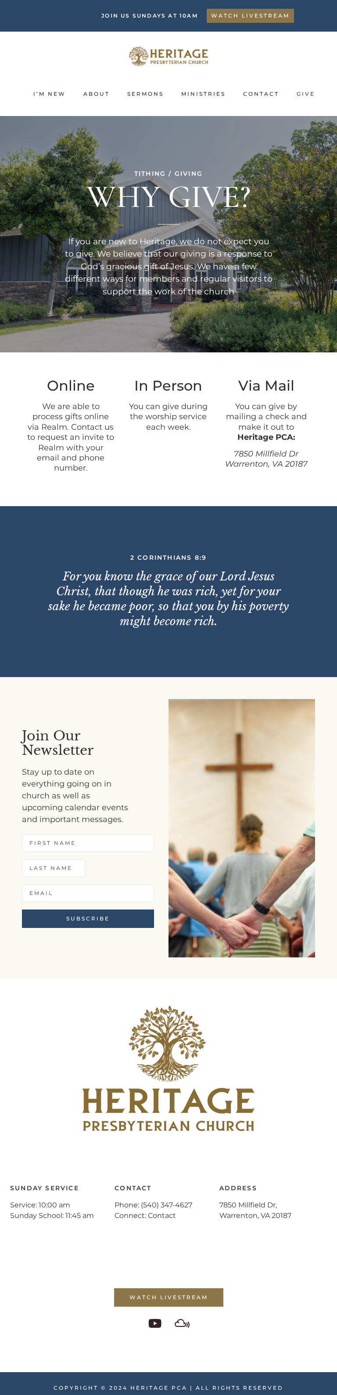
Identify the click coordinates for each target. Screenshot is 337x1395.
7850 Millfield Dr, (248, 1205)
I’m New (49, 94)
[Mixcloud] (182, 1323)
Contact (261, 94)
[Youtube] (155, 1323)
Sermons (145, 94)
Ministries (203, 94)
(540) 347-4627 (166, 1205)
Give (306, 94)
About (96, 94)
